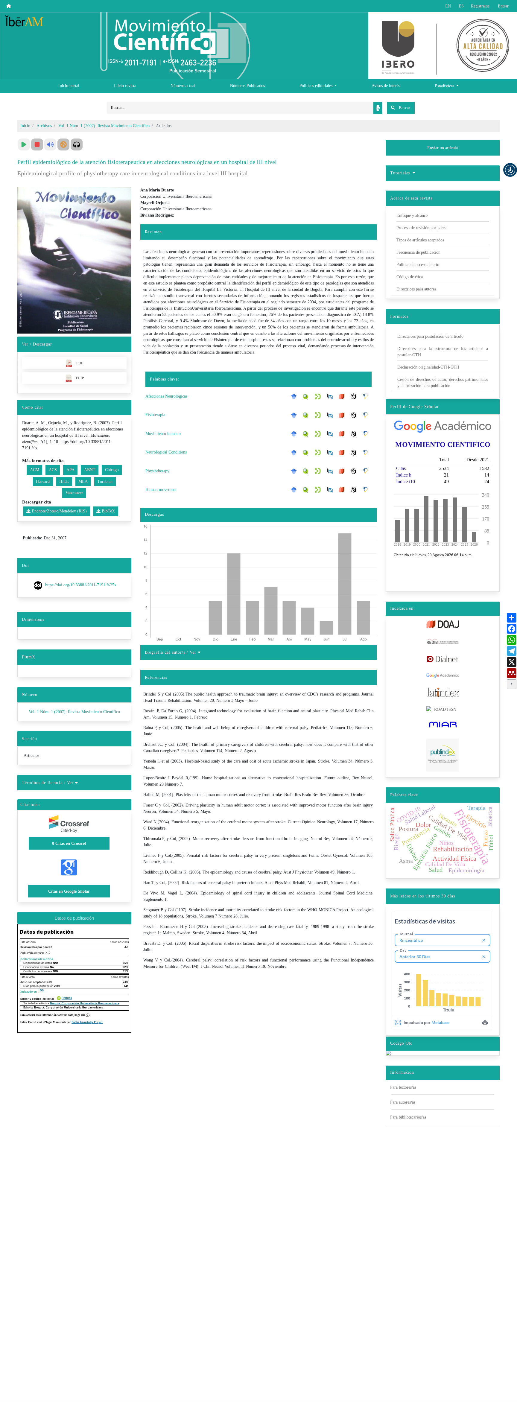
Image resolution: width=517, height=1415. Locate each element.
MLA (83, 481)
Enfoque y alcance (412, 215)
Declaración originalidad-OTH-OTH (428, 367)
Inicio (25, 126)
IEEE (64, 481)
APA (70, 470)
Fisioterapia (155, 415)
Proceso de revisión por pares (421, 228)
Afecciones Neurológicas (166, 396)
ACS (53, 470)
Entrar (503, 6)
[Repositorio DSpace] (319, 396)
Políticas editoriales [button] (316, 85)
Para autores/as (402, 1102)
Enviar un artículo (442, 148)
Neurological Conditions (166, 452)
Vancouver (74, 493)
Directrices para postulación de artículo (430, 336)
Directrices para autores (416, 289)
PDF (79, 363)
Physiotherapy (157, 471)
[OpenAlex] (355, 396)
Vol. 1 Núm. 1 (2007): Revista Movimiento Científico (104, 126)
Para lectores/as (403, 1087)
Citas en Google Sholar (69, 891)
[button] (510, 170)
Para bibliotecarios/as (408, 1117)
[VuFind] (307, 396)
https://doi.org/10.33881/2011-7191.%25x (80, 585)
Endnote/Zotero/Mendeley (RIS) (59, 511)
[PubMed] (331, 396)
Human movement (161, 489)
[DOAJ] (343, 396)
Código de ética (409, 277)
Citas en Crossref (69, 843)
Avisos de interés (386, 85)
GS (42, 990)
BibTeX (108, 511)
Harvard (43, 481)
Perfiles (67, 998)
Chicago (112, 470)
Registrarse (480, 6)
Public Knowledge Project (87, 1022)
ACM (34, 470)
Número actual (183, 85)
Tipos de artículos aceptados (420, 240)
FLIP (80, 378)
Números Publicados (247, 85)
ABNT (89, 470)
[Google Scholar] (295, 396)
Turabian (104, 481)
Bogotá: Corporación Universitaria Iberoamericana (84, 1003)
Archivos (44, 126)
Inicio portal (68, 85)
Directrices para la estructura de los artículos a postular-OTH (442, 351)
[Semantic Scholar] (367, 396)
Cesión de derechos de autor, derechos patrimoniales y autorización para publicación (442, 382)
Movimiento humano (163, 433)
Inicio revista (125, 85)
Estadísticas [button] (445, 86)
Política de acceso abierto (417, 264)
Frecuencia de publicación (418, 252)
